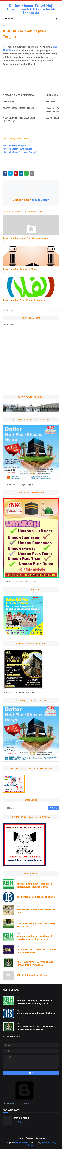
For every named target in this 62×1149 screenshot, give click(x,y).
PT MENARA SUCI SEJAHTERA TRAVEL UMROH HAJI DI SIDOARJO (35, 964)
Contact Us (40, 1138)
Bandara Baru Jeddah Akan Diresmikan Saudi (36, 911)
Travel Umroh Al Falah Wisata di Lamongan (24, 300)
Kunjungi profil (20, 1121)
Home (20, 1138)
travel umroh (40, 199)
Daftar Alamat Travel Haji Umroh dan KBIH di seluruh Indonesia (31, 9)
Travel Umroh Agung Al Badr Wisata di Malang (26, 238)
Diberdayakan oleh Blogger (16, 1103)
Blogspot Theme (21, 1142)
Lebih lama (53, 310)
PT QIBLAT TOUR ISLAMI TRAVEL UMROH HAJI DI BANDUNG (37, 951)
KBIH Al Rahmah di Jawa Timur (32, 975)
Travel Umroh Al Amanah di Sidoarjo (21, 269)
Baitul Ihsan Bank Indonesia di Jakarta (36, 896)
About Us (29, 1138)
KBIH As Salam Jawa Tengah (18, 148)
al (4, 26)
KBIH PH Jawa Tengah (14, 145)
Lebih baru (8, 310)
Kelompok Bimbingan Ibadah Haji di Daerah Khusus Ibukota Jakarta (34, 885)
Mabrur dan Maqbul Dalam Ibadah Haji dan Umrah (36, 925)
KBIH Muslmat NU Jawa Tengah (19, 152)
